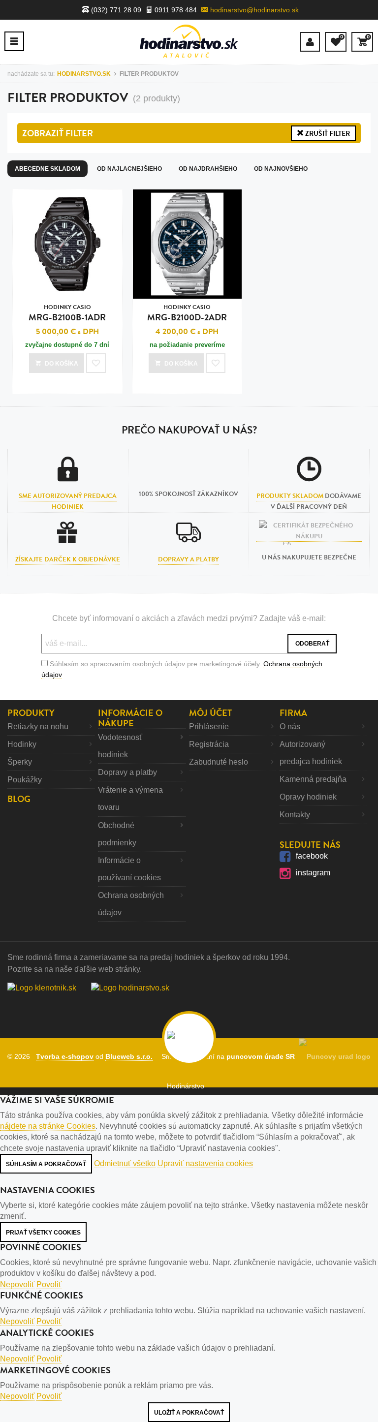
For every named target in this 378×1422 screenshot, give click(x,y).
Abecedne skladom (47, 168)
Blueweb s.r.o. (129, 1056)
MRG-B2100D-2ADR (187, 313)
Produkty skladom (289, 496)
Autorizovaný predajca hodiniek (311, 753)
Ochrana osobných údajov (131, 904)
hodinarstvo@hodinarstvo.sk (253, 10)
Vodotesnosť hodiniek (120, 746)
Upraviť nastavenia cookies (205, 1163)
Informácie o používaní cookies (129, 869)
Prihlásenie (209, 726)
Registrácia (209, 744)
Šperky (19, 762)
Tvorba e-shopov (65, 1056)
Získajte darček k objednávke (67, 559)
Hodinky (21, 744)
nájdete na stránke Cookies (47, 1126)
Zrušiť (327, 133)
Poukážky (24, 779)
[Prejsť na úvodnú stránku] (189, 41)
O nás (290, 726)
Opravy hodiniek (308, 797)
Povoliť (49, 1284)
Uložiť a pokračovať (189, 1412)
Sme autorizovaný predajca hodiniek (68, 501)
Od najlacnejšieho (129, 168)
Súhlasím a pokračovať (46, 1164)
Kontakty (295, 814)
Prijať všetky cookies (43, 1232)
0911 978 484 (175, 10)
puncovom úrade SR (262, 1056)
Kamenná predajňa (313, 779)
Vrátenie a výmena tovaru (130, 798)
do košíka (61, 363)
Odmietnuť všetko (125, 1163)
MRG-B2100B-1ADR (67, 313)
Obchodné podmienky (117, 834)
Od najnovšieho (281, 168)
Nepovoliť (17, 1284)
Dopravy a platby (188, 559)
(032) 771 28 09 (115, 10)
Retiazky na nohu (37, 726)
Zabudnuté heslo (218, 762)
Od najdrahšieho (208, 168)
